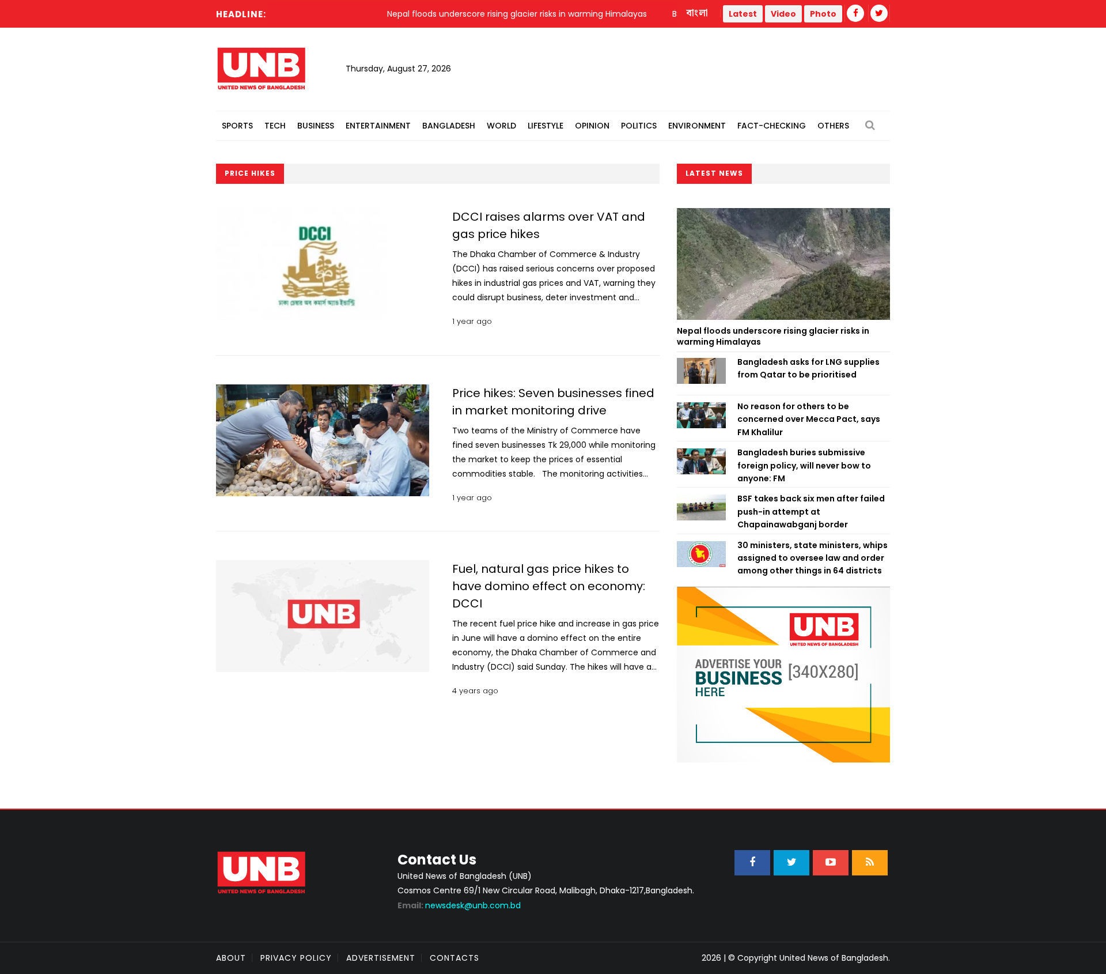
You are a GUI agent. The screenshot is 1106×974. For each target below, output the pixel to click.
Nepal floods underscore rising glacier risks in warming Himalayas (773, 336)
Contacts (454, 958)
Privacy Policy (296, 958)
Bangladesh (448, 125)
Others (833, 125)
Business (315, 125)
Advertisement (380, 958)
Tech (275, 125)
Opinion (592, 125)
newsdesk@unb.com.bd (459, 905)
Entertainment (378, 125)
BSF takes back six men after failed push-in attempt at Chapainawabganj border (811, 511)
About (231, 958)
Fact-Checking (771, 125)
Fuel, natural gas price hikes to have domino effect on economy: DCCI (548, 586)
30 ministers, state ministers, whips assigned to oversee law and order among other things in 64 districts (812, 558)
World (501, 125)
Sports (237, 125)
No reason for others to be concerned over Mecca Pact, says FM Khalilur (808, 419)
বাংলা (698, 13)
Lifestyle (545, 125)
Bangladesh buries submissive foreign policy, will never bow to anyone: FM (804, 465)
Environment (697, 125)
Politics (639, 125)
